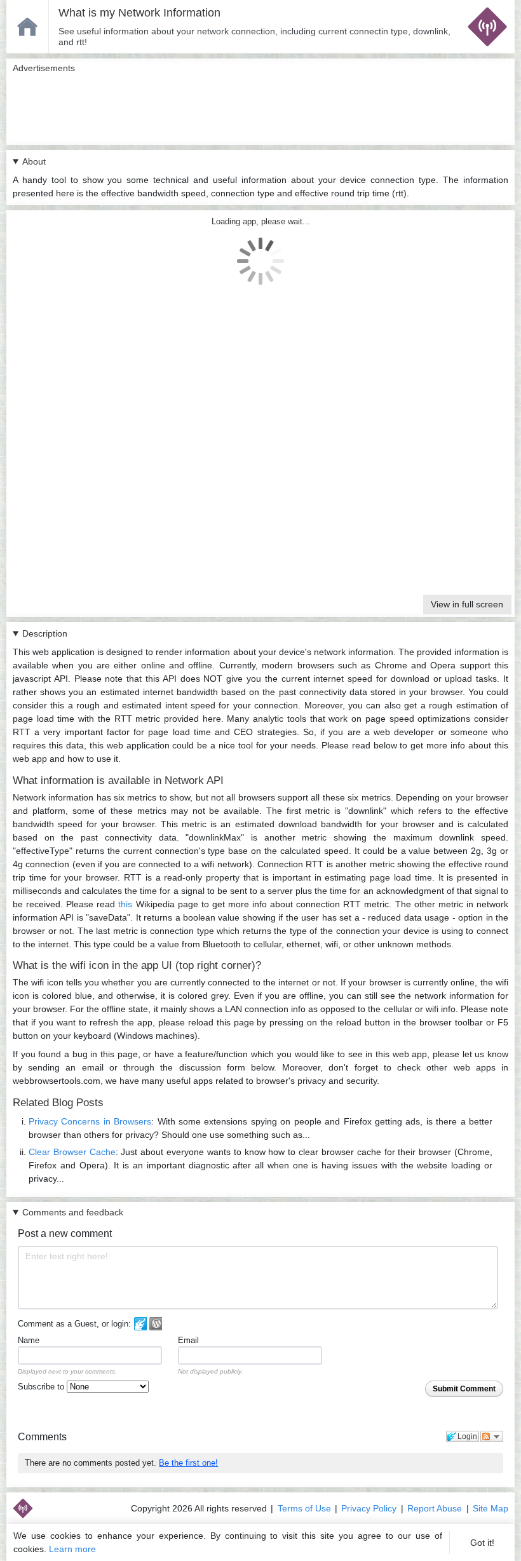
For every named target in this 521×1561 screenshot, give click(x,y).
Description (44, 633)
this (125, 904)
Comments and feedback (72, 1212)
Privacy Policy (368, 1508)
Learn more (72, 1549)
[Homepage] (27, 26)
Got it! (482, 1542)
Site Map (490, 1508)
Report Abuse (434, 1508)
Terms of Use (304, 1508)
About (34, 161)
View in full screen (467, 604)
